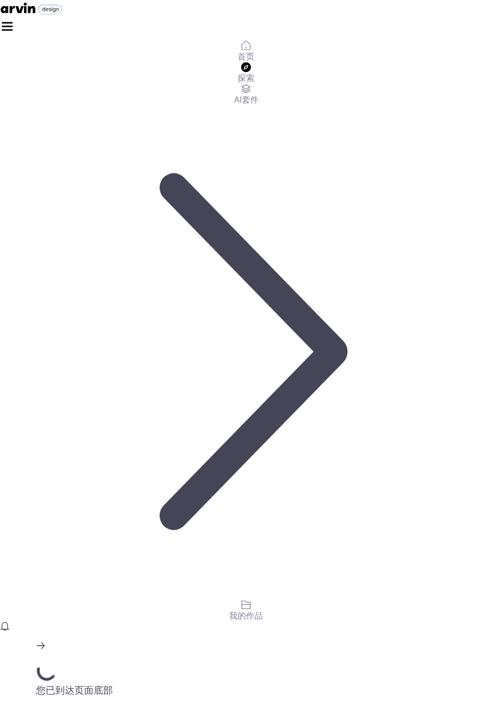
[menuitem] (246, 51)
